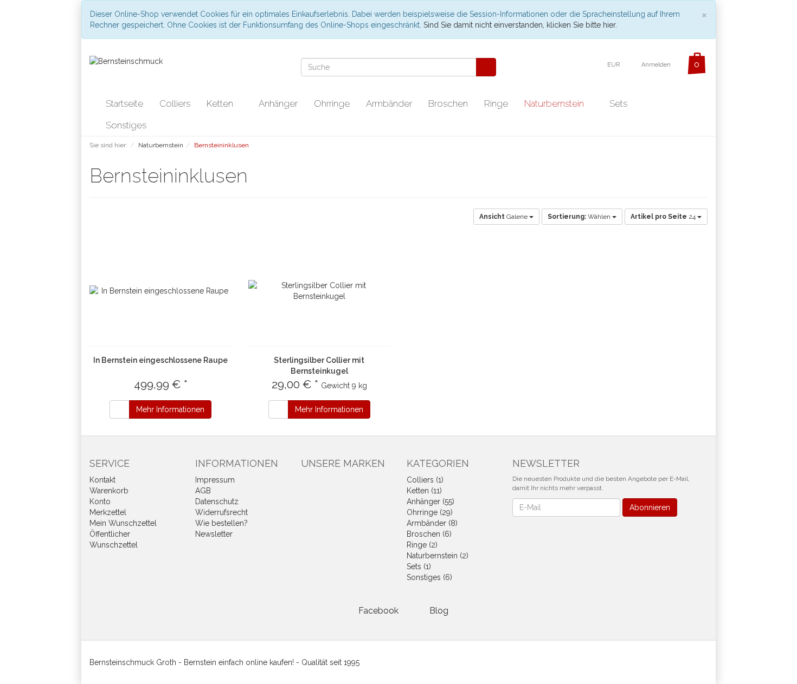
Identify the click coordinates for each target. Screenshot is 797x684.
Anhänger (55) (430, 501)
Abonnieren (649, 507)
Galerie (504, 216)
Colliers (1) (425, 479)
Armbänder (389, 103)
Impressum (215, 479)
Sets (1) (419, 566)
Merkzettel (107, 512)
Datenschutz (217, 501)
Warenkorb (108, 490)
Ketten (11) (424, 490)
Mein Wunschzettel (123, 523)
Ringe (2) (422, 544)
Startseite (124, 103)
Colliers (174, 103)
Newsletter (214, 534)
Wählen (580, 216)
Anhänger (278, 103)
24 (664, 216)
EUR (614, 64)
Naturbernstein (555, 103)
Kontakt (102, 479)
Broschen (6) (429, 534)
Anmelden (656, 64)
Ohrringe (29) (430, 512)
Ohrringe (332, 103)
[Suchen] (486, 67)
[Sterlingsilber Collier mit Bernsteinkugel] (319, 291)
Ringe (496, 103)
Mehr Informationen (170, 409)
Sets (618, 103)
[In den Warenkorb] (120, 409)
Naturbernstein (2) (437, 555)
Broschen (448, 103)
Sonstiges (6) (429, 577)
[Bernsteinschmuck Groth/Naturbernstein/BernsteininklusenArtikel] (255, 177)
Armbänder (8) (432, 523)
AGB (203, 490)
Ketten (221, 103)
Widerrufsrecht (221, 512)
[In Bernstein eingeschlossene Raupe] (160, 291)
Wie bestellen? (221, 523)
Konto (100, 501)
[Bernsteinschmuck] (126, 60)
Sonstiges (127, 125)
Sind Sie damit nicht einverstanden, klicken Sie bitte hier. (520, 25)
